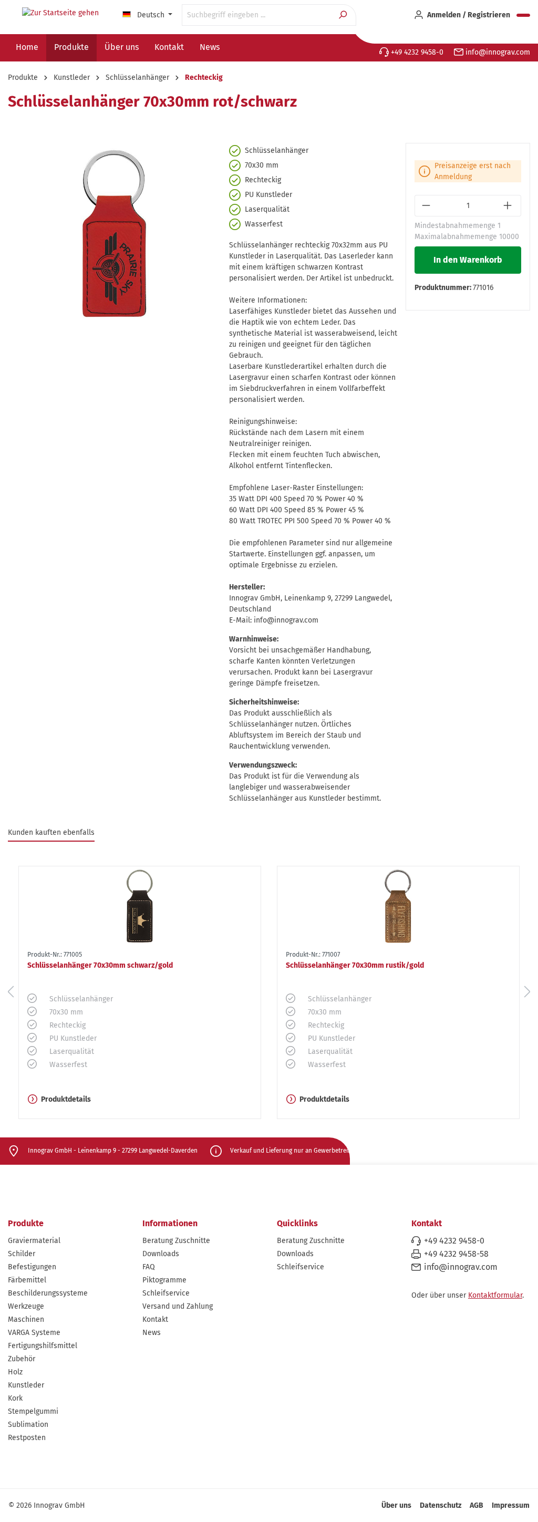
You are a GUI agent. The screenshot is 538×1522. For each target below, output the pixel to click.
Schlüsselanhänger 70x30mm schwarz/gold (100, 965)
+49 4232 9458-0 (416, 52)
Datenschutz (440, 1505)
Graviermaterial (34, 1240)
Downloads (160, 1253)
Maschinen (26, 1319)
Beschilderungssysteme (48, 1293)
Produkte (26, 1223)
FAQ (148, 1266)
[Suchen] (344, 15)
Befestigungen (32, 1266)
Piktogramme (164, 1280)
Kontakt (155, 1319)
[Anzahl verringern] (427, 205)
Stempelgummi (33, 1411)
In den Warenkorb (467, 260)
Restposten (27, 1437)
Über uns (396, 1505)
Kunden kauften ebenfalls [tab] (51, 832)
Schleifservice (166, 1293)
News (151, 1332)
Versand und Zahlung (177, 1306)
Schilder (21, 1253)
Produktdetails (66, 1099)
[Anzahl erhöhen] (508, 205)
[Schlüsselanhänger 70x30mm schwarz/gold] (140, 906)
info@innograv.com (496, 52)
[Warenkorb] (523, 15)
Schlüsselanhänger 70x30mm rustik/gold (355, 965)
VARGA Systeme (34, 1332)
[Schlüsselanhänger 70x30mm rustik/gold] (398, 906)
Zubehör (21, 1358)
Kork (15, 1398)
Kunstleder (26, 1385)
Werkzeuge (26, 1306)
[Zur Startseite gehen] (60, 13)
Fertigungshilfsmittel (42, 1345)
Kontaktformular (495, 1295)
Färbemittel (27, 1280)
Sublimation (28, 1424)
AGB (476, 1505)
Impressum (511, 1505)
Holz (15, 1372)
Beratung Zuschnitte (176, 1240)
